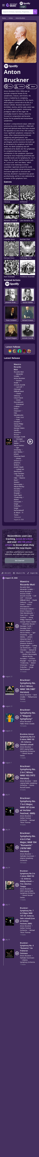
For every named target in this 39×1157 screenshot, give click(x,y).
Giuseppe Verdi (25, 628)
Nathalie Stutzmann (27, 856)
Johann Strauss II (17, 459)
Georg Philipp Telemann (18, 425)
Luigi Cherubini (19, 473)
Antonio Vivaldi (18, 381)
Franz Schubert (17, 420)
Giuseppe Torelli (19, 437)
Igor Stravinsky (17, 449)
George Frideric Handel (28, 622)
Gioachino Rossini (17, 433)
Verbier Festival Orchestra (25, 819)
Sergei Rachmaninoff (19, 509)
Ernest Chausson (17, 410)
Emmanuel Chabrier (19, 405)
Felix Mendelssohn (18, 414)
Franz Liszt (20, 417)
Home (4, 18)
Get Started (19, 560)
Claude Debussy (17, 394)
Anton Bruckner (20, 18)
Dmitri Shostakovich (18, 401)
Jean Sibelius (18, 452)
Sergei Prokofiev (17, 505)
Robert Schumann (17, 500)
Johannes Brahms (17, 464)
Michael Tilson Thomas (27, 821)
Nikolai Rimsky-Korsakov (19, 487)
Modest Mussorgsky (18, 483)
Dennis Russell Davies (27, 786)
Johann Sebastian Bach (19, 455)
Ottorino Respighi (17, 492)
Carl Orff (19, 387)
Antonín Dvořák (19, 385)
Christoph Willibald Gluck (19, 390)
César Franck (18, 398)
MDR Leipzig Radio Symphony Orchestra (27, 750)
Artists (11, 18)
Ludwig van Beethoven (19, 470)
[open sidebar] (3, 5)
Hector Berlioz (19, 445)
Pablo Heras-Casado (27, 724)
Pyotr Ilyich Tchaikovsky (18, 496)
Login (23, 7)
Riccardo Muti (19, 372)
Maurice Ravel (30, 652)
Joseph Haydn (19, 467)
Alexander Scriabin (18, 375)
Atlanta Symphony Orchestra (26, 859)
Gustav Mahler (25, 630)
